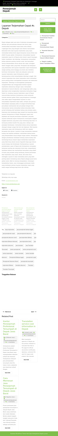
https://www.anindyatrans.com (11, 184)
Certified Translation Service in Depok (25, 18)
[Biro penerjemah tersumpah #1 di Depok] (32, 216)
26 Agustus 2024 (9, 397)
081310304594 (6, 4)
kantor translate (19, 253)
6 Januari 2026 (28, 332)
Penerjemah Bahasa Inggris (17, 257)
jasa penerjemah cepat (9, 233)
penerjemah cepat (31, 257)
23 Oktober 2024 (8, 31)
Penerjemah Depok (9, 9)
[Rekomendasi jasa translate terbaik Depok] (20, 216)
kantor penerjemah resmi (29, 249)
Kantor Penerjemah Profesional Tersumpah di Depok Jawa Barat (10, 327)
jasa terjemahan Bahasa (25, 237)
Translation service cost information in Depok (28, 325)
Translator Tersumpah (8, 269)
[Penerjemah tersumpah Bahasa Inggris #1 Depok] (8, 216)
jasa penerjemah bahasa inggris (25, 229)
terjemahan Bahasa (8, 265)
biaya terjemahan (9, 229)
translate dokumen (20, 265)
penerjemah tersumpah (27, 261)
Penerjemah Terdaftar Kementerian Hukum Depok (47, 37)
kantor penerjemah (15, 249)
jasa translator (19, 245)
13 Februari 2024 (9, 337)
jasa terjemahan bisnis (25, 241)
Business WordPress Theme (18, 433)
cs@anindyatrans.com (19, 4)
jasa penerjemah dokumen (24, 233)
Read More (8, 373)
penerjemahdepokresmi (22, 31)
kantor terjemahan (7, 253)
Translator (30, 265)
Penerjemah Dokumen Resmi (10, 261)
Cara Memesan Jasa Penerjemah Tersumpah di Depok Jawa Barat (10, 386)
